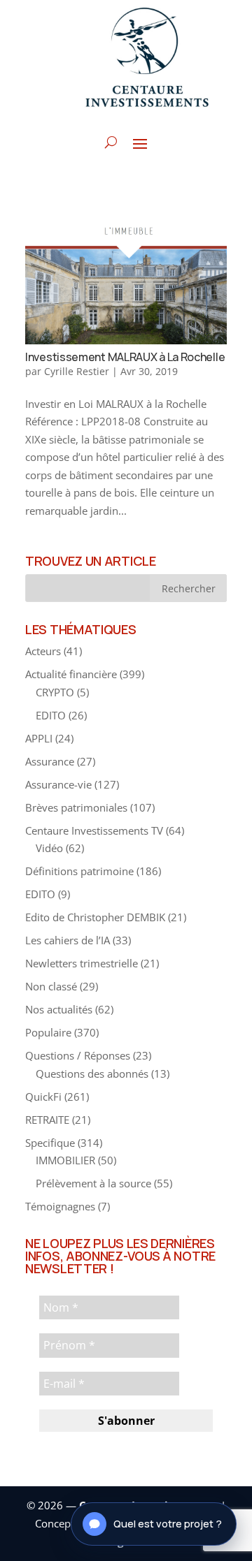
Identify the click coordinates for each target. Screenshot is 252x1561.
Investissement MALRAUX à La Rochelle (125, 357)
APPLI (38, 738)
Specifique (50, 1143)
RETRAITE (47, 1120)
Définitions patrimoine (79, 871)
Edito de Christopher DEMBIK (95, 917)
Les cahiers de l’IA (67, 940)
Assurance (49, 761)
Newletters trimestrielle (81, 963)
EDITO (51, 715)
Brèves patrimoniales (76, 807)
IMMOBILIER (65, 1160)
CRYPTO (55, 692)
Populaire (48, 1032)
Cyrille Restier (76, 371)
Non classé (51, 986)
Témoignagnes (60, 1206)
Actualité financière (71, 674)
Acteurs (43, 651)
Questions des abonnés (92, 1073)
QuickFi (43, 1097)
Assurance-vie (58, 784)
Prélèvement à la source (93, 1183)
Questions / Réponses (77, 1055)
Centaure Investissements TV (94, 830)
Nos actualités (58, 1009)
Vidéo (49, 848)
